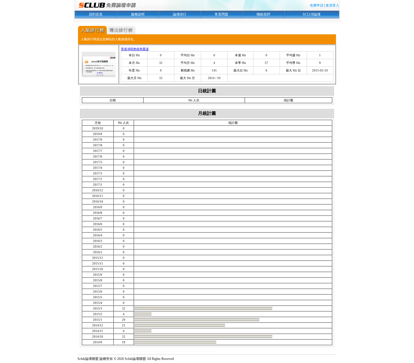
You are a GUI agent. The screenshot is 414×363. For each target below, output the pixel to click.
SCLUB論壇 (311, 14)
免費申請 (316, 5)
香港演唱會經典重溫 (135, 49)
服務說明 (137, 14)
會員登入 (332, 5)
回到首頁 (96, 14)
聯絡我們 (263, 14)
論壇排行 (179, 14)
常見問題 (221, 14)
